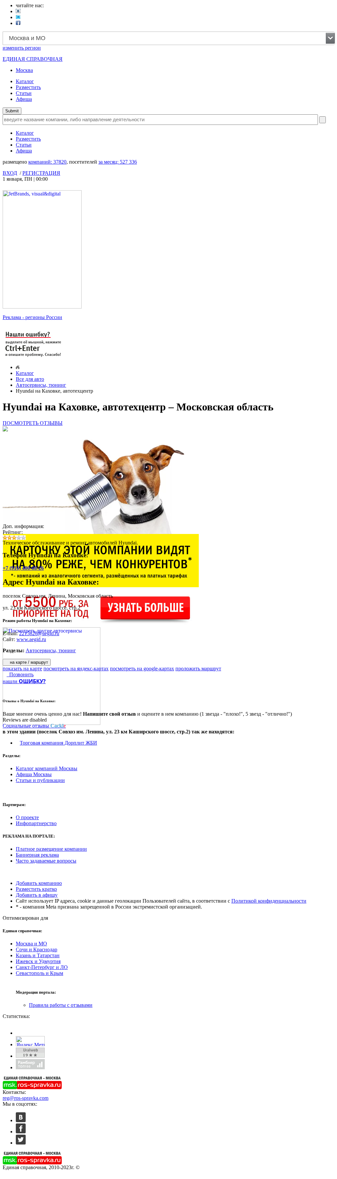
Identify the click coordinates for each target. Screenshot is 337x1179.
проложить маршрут (198, 668)
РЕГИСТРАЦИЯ (41, 173)
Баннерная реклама (37, 855)
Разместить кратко (36, 889)
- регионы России (32, 317)
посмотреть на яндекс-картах (76, 668)
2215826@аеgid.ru (39, 633)
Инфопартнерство (36, 823)
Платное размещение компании (51, 849)
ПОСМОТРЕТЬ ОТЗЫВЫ (33, 423)
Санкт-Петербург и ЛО (42, 967)
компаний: (47, 162)
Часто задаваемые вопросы (46, 861)
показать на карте (22, 668)
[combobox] (169, 38)
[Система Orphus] (34, 357)
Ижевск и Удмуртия (38, 961)
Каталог (25, 81)
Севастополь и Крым (39, 973)
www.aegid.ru (31, 639)
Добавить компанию (39, 883)
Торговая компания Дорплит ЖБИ (58, 743)
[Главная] (17, 367)
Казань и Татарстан (38, 955)
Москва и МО (31, 943)
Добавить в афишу (37, 895)
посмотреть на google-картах (142, 668)
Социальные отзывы (34, 725)
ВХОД (10, 173)
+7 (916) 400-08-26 (23, 568)
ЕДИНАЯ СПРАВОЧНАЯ (33, 59)
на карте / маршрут (28, 662)
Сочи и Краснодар (36, 949)
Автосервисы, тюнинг (41, 385)
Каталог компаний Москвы (46, 768)
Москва (24, 70)
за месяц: (117, 162)
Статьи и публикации (40, 780)
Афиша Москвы (34, 774)
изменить (22, 48)
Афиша (24, 99)
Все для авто (30, 379)
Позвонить (20, 674)
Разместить (28, 87)
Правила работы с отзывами (60, 1005)
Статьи (24, 93)
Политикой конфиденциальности (268, 901)
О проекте (27, 817)
